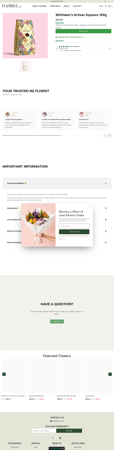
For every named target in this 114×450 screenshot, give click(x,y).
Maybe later (62, 239)
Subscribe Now (74, 231)
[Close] (90, 205)
